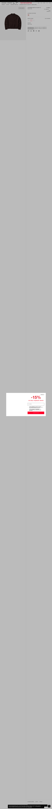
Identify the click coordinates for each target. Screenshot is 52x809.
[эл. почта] (36, 404)
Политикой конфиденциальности (34, 407)
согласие (32, 406)
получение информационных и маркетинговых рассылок (35, 410)
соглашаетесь (38, 806)
